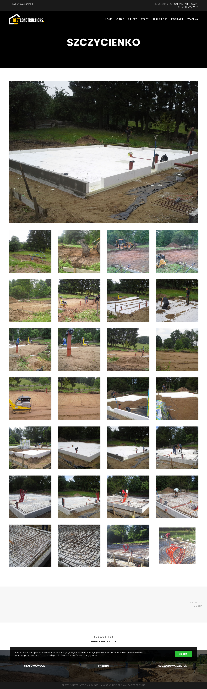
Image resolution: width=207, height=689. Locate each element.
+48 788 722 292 (187, 7)
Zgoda (183, 653)
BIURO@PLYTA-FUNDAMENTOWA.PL (176, 4)
